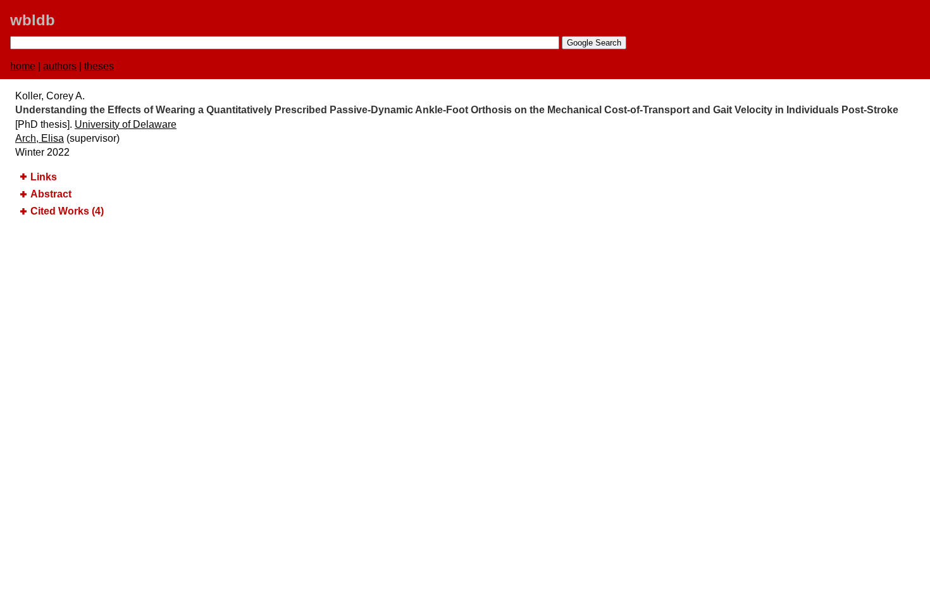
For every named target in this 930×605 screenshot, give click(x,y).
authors (60, 66)
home (22, 66)
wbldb (32, 19)
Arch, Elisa (39, 138)
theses (99, 66)
